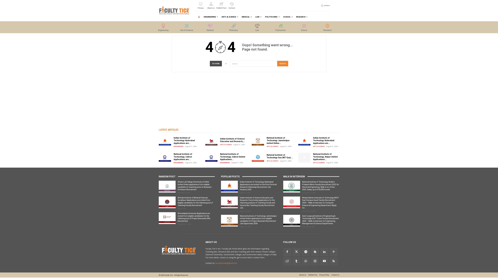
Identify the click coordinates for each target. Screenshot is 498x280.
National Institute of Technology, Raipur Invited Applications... (325, 157)
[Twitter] (297, 252)
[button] (325, 6)
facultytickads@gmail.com (226, 263)
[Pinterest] (334, 252)
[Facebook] (287, 252)
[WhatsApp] (306, 261)
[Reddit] (287, 261)
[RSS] (334, 261)
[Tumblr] (297, 261)
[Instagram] (315, 261)
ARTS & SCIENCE (226, 144)
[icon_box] (200, 6)
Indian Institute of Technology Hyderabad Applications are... (184, 140)
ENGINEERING (179, 146)
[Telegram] (306, 252)
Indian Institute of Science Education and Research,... (232, 140)
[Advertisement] (249, 97)
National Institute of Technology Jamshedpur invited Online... (278, 140)
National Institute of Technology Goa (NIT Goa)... (280, 156)
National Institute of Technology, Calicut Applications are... (183, 157)
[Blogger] (315, 252)
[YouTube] (324, 261)
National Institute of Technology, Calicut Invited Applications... (232, 157)
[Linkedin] (324, 252)
